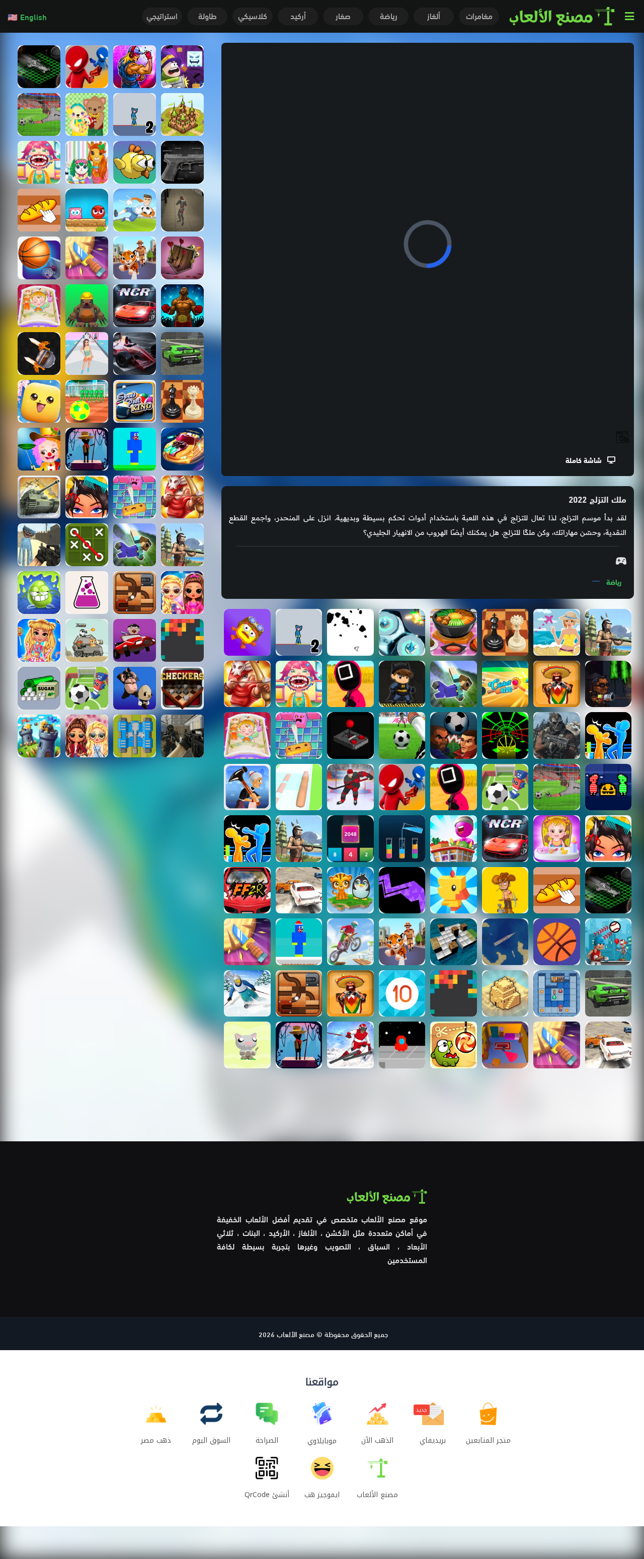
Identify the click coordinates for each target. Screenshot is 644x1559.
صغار (343, 15)
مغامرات (479, 15)
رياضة (388, 15)
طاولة (207, 15)
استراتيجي (162, 15)
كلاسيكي (252, 15)
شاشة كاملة (586, 459)
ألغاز (433, 15)
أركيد (298, 15)
